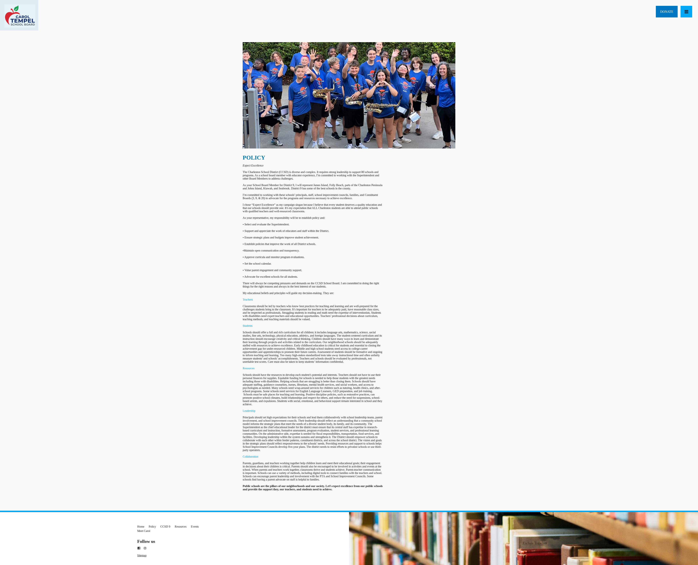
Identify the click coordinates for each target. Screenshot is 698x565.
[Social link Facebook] (139, 548)
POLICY (254, 157)
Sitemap (142, 555)
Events (195, 526)
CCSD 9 (165, 526)
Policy (152, 526)
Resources (180, 526)
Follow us (146, 541)
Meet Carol (143, 530)
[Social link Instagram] (145, 548)
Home (140, 526)
